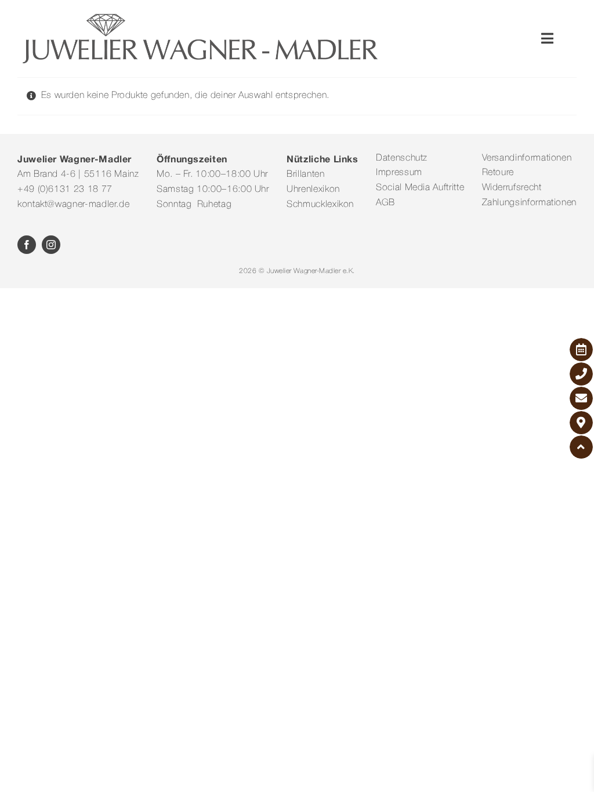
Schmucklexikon (320, 205)
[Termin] (581, 349)
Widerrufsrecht (512, 188)
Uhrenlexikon (313, 190)
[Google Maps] (581, 422)
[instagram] (51, 244)
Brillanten (305, 174)
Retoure (498, 173)
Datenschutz (402, 158)
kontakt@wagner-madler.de (73, 205)
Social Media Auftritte (420, 188)
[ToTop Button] (581, 447)
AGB (385, 203)
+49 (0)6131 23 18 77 (65, 190)
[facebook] (26, 244)
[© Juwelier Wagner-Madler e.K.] (200, 16)
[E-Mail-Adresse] (581, 398)
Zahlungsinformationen (529, 203)
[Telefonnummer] (581, 374)
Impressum (399, 173)
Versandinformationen (527, 158)
